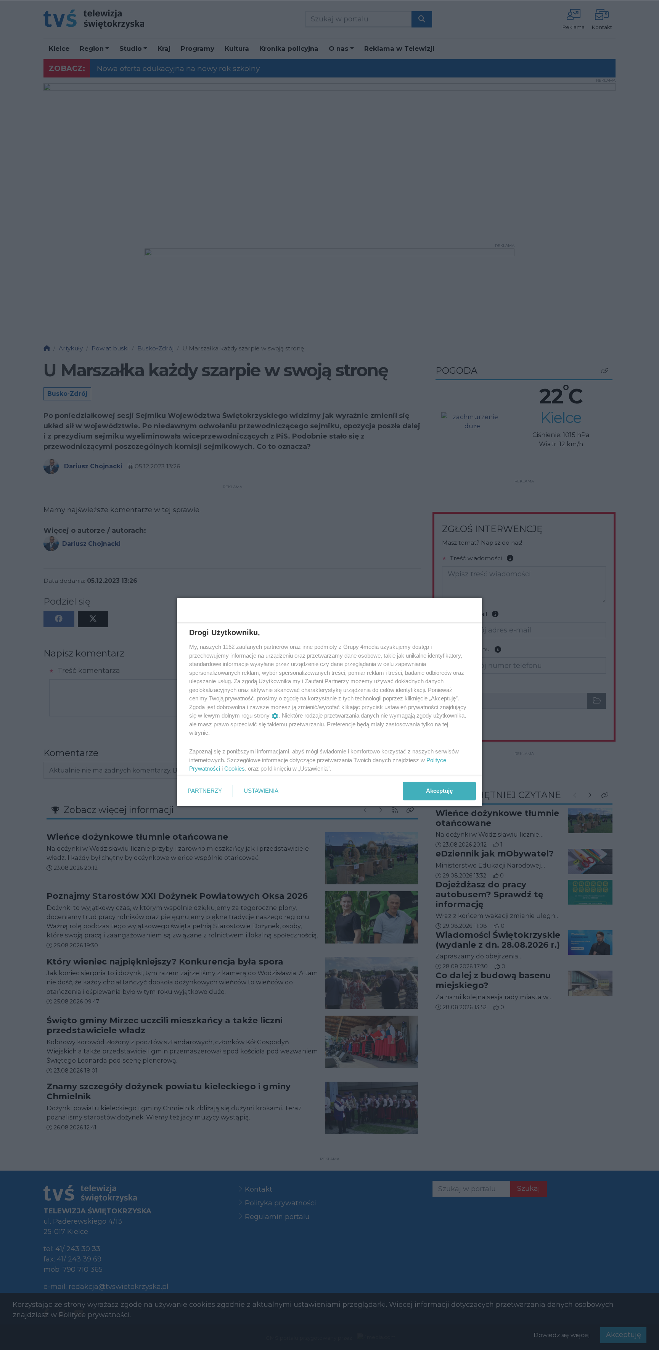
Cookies (234, 768)
